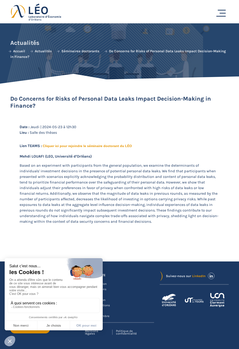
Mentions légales (91, 332)
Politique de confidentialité (126, 332)
